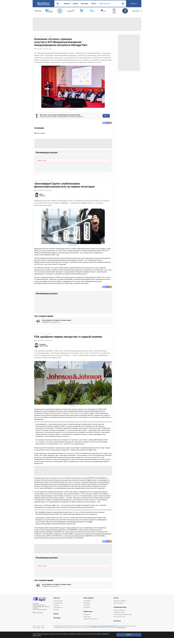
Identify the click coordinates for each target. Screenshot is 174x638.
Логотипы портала (119, 616)
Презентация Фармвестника (123, 614)
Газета (93, 3)
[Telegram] (103, 123)
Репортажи (87, 601)
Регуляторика (58, 601)
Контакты (117, 621)
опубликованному (75, 413)
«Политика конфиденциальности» (39, 604)
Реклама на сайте (119, 610)
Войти (135, 3)
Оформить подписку (120, 601)
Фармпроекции (104, 3)
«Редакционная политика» (40, 609)
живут (61, 444)
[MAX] (106, 123)
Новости (67, 3)
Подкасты (87, 605)
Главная (36, 36)
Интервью (87, 607)
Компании (39, 128)
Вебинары (87, 603)
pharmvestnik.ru (122, 627)
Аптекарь (84, 3)
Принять (128, 634)
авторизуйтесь (55, 322)
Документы (87, 616)
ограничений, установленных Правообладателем (103, 626)
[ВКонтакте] (108, 123)
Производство (49, 36)
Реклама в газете (119, 612)
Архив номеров (118, 603)
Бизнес (75, 3)
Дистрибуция (58, 607)
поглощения (77, 512)
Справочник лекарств (90, 619)
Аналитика (87, 614)
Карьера (56, 609)
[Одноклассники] (111, 123)
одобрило (66, 518)
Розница (56, 605)
